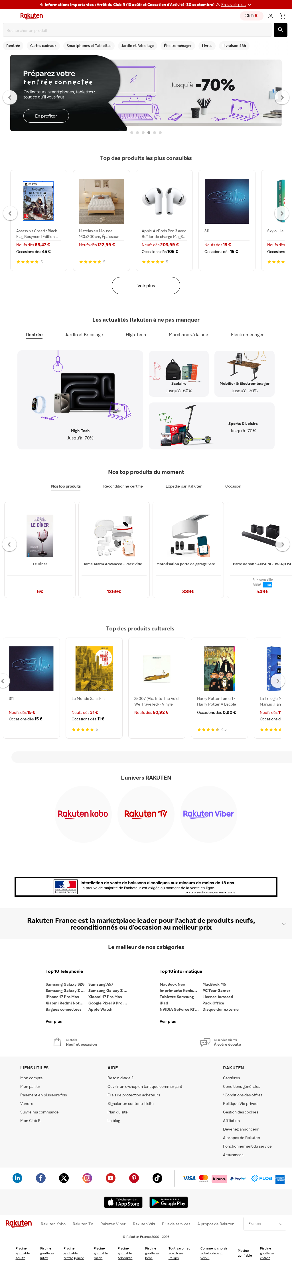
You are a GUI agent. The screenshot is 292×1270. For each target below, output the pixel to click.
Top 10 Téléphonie (64, 971)
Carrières (231, 1077)
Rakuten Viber (113, 1224)
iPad (164, 1002)
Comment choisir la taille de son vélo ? (214, 1253)
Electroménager (247, 334)
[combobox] (138, 30)
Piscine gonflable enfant (267, 1253)
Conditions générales (241, 1086)
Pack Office (213, 1002)
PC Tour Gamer (216, 990)
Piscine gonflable (245, 1252)
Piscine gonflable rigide (101, 1253)
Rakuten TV (83, 1224)
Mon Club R (30, 1120)
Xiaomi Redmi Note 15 (66, 1002)
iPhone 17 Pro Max (62, 996)
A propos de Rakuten (241, 1137)
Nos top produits (65, 486)
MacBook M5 (214, 984)
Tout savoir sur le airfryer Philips (180, 1253)
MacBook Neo (172, 984)
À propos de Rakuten (215, 1224)
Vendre (26, 1103)
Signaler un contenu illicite (131, 1103)
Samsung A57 (100, 984)
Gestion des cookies (240, 1111)
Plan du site (118, 1111)
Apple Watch (100, 1009)
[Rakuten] (30, 15)
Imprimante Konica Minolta (181, 990)
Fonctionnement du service (247, 1146)
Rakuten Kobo (53, 1224)
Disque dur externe (220, 1009)
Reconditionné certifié (123, 486)
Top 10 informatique (181, 971)
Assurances (233, 1154)
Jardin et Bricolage (84, 334)
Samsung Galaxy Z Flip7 (67, 990)
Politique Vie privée (240, 1103)
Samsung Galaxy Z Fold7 (109, 990)
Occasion (233, 486)
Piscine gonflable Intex (47, 1253)
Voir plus (146, 285)
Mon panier (30, 1086)
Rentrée (34, 334)
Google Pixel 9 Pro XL (108, 1002)
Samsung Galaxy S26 (65, 984)
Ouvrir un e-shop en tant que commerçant (145, 1086)
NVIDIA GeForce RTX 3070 (181, 1009)
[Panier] (282, 16)
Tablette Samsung (177, 996)
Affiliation (231, 1120)
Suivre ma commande (39, 1111)
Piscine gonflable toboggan (125, 1253)
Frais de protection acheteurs (134, 1094)
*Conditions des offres (242, 1094)
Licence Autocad (217, 996)
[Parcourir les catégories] (11, 16)
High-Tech (136, 334)
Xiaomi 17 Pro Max (105, 996)
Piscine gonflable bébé (152, 1253)
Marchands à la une (188, 334)
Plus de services (176, 1224)
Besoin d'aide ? (120, 1077)
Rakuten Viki (144, 1224)
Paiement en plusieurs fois (43, 1094)
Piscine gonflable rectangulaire (74, 1253)
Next (282, 97)
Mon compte (31, 1077)
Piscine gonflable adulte (23, 1253)
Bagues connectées (64, 1009)
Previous (10, 97)
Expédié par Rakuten (184, 486)
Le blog (114, 1120)
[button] (237, 4)
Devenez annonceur (241, 1129)
